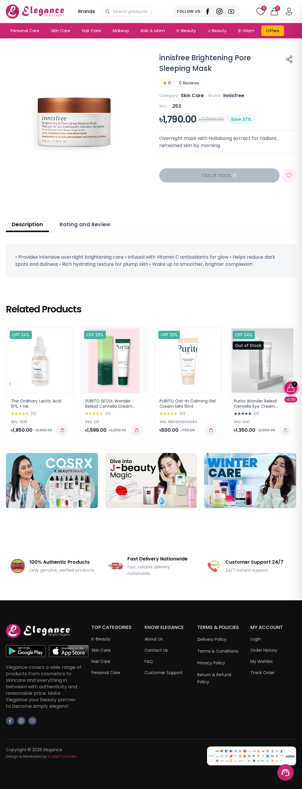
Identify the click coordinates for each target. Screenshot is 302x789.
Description (27, 224)
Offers (272, 31)
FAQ (149, 661)
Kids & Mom (153, 31)
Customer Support (164, 673)
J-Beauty (217, 31)
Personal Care (25, 31)
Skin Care (60, 31)
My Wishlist (261, 661)
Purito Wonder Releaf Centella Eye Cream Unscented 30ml (255, 406)
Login (255, 639)
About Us (154, 639)
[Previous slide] (10, 384)
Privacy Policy (211, 663)
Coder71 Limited (62, 756)
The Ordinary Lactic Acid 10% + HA (36, 403)
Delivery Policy (211, 639)
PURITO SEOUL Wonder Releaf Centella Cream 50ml (108, 406)
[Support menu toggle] (285, 772)
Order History (263, 650)
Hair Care (91, 31)
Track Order (262, 673)
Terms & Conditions (217, 651)
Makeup (121, 31)
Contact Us (156, 650)
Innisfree (233, 95)
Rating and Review (85, 224)
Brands (86, 11)
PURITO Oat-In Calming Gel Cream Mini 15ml (188, 403)
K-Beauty (186, 31)
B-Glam (246, 31)
